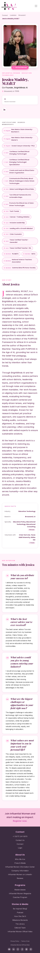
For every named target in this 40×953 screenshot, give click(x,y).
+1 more (31, 543)
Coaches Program (20, 897)
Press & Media (20, 863)
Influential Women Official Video (20, 931)
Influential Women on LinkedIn (20, 874)
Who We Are (20, 859)
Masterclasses (20, 890)
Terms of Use (25, 941)
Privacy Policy (15, 941)
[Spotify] (26, 949)
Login (20, 848)
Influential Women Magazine (20, 893)
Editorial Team (20, 928)
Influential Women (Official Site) (20, 945)
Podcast (20, 912)
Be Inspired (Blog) (20, 909)
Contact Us (20, 840)
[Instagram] (17, 949)
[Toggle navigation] (36, 6)
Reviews (20, 878)
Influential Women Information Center (20, 867)
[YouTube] (9, 949)
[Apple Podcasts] (30, 949)
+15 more (31, 530)
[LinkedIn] (13, 949)
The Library (20, 924)
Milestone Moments (20, 920)
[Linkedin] (4, 109)
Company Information (20, 871)
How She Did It (20, 916)
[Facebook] (22, 949)
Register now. (20, 821)
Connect (5, 15)
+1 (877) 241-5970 (20, 836)
